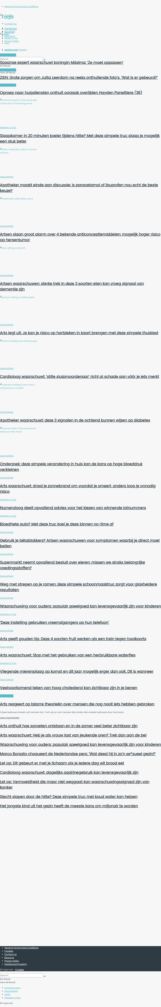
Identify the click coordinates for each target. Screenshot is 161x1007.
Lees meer (9, 717)
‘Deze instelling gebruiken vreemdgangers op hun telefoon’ (54, 622)
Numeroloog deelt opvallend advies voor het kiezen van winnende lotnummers (73, 507)
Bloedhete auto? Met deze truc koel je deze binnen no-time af (56, 524)
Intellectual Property (15, 964)
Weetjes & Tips (11, 50)
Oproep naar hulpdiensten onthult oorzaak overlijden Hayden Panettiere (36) (71, 92)
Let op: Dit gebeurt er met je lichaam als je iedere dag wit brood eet (62, 763)
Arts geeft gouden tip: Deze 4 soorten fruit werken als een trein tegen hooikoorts (73, 638)
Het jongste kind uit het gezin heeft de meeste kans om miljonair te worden (69, 806)
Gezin (7, 994)
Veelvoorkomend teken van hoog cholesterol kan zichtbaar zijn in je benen (68, 687)
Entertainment (10, 29)
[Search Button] (44, 976)
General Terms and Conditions (21, 6)
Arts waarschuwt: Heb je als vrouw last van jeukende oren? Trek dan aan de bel (73, 735)
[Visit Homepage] (21, 17)
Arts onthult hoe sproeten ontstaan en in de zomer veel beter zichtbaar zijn (69, 725)
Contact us (10, 23)
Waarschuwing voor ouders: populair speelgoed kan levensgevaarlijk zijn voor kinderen (80, 606)
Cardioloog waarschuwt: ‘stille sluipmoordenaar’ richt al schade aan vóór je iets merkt (79, 376)
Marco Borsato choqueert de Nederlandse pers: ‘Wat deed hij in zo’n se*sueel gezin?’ (78, 753)
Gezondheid (6, 176)
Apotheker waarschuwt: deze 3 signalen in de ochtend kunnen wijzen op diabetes (75, 420)
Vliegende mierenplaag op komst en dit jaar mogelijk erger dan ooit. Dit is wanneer (76, 671)
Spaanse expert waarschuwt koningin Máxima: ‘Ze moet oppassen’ (61, 62)
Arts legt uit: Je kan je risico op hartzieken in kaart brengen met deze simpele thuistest (79, 332)
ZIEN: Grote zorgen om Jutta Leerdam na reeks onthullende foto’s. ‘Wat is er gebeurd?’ (79, 77)
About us (9, 957)
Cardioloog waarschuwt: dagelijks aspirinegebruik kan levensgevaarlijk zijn (69, 772)
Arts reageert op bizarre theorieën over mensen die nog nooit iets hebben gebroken (77, 704)
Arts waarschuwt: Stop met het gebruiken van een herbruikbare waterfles (67, 655)
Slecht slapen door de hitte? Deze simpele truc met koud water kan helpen (69, 796)
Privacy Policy (11, 960)
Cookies (8, 951)
